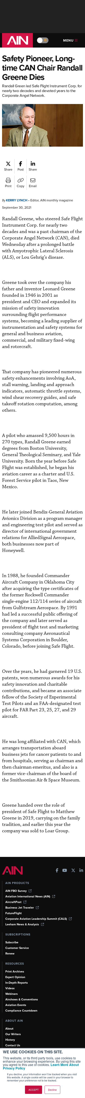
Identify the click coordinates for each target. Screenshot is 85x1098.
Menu (68, 40)
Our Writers (13, 1034)
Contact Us (12, 1045)
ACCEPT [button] (33, 1089)
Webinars (11, 994)
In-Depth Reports (16, 982)
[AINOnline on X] (73, 870)
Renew (9, 953)
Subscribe (11, 942)
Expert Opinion (15, 977)
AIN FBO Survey (16, 891)
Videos (10, 988)
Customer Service (17, 948)
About (9, 1028)
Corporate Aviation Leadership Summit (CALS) (36, 919)
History (10, 1040)
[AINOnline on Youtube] (64, 870)
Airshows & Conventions (21, 999)
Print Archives (14, 971)
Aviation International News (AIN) (27, 896)
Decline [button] (52, 1089)
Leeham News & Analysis (22, 924)
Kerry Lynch (16, 200)
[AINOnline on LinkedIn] (81, 870)
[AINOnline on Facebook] (57, 870)
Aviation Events (15, 1005)
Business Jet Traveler (19, 907)
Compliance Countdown (21, 1010)
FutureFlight (13, 913)
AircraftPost (13, 902)
